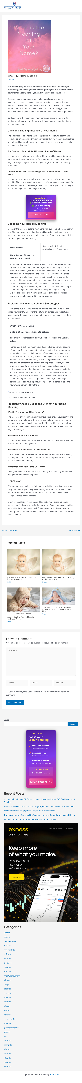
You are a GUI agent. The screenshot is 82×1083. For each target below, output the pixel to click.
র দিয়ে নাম (7, 1049)
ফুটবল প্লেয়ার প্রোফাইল (11, 1027)
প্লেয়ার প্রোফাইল (9, 1019)
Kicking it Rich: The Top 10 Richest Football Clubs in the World (31, 819)
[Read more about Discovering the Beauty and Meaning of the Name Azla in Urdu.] (58, 561)
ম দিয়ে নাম (7, 1040)
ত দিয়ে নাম (7, 1002)
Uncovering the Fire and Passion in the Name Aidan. (22, 618)
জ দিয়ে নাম (7, 997)
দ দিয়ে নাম (7, 1006)
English (11, 79)
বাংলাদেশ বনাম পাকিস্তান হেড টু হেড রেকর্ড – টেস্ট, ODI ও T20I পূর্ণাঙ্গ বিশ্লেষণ (29, 811)
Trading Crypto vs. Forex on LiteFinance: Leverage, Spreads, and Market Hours (39, 815)
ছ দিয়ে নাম (7, 989)
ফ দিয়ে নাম (7, 1023)
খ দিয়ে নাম (7, 980)
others (7, 937)
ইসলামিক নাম (8, 963)
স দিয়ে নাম (7, 1062)
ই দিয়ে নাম (7, 958)
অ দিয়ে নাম (7, 945)
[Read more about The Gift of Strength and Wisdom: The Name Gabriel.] (23, 561)
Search (7, 720)
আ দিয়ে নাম (7, 954)
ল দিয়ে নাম (7, 1053)
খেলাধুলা (6, 984)
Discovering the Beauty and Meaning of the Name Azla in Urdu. (58, 578)
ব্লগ (5, 1036)
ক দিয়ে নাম (7, 971)
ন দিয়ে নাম (7, 1010)
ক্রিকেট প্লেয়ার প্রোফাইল (12, 976)
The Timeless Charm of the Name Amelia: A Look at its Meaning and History (57, 609)
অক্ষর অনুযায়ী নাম (9, 950)
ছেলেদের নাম (8, 993)
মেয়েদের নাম (8, 1045)
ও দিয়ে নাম (7, 967)
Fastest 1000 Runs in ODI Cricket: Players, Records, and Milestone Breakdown (39, 806)
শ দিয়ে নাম (7, 1058)
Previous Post (9, 530)
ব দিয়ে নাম (7, 1032)
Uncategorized (10, 941)
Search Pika (55, 1074)
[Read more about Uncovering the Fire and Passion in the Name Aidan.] (23, 601)
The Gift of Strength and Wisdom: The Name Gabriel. (21, 578)
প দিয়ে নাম (7, 1015)
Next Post (74, 530)
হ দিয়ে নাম (7, 1066)
